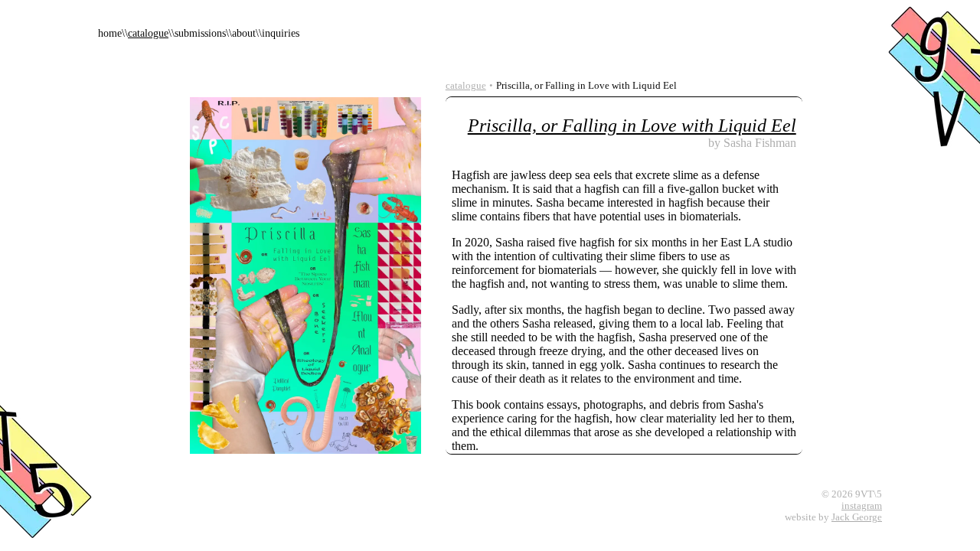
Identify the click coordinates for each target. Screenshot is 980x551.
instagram (861, 505)
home (110, 33)
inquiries (280, 33)
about (244, 33)
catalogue (148, 33)
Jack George (856, 517)
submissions (200, 33)
